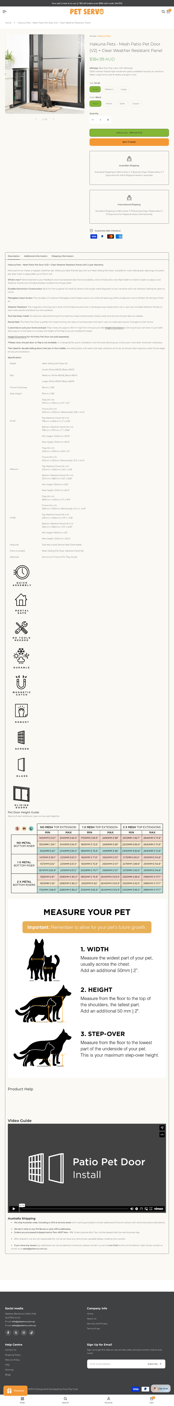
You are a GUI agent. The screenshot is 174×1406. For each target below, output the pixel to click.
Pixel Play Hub (70, 1389)
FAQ (7, 1364)
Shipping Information (63, 256)
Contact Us (10, 1349)
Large (123, 89)
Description (14, 256)
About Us (91, 1318)
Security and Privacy (97, 1323)
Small (95, 89)
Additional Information (35, 256)
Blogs (8, 1374)
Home (8, 22)
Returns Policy (12, 1360)
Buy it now (129, 142)
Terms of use (93, 1328)
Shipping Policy (13, 1355)
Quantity (94, 113)
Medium (109, 89)
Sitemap (9, 1369)
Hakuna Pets (104, 36)
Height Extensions (114, 327)
